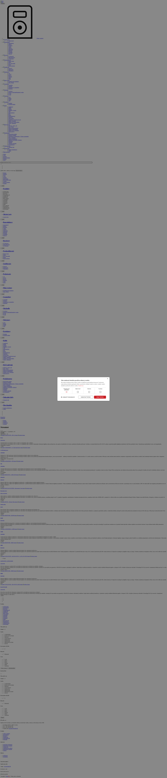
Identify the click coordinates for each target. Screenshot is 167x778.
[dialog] (83, 389)
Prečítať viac (81, 385)
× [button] (107, 378)
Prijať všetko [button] (100, 397)
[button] (68, 397)
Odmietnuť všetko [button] (85, 397)
